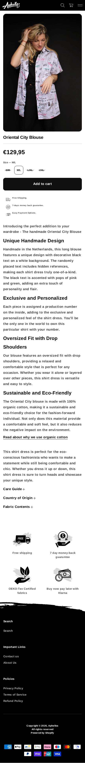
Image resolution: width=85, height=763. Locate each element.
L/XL (30, 170)
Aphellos (53, 725)
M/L (19, 170)
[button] (62, 5)
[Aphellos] (11, 5)
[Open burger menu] (80, 5)
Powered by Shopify (42, 732)
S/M (8, 170)
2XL (41, 170)
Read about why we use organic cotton (35, 437)
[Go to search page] (62, 5)
